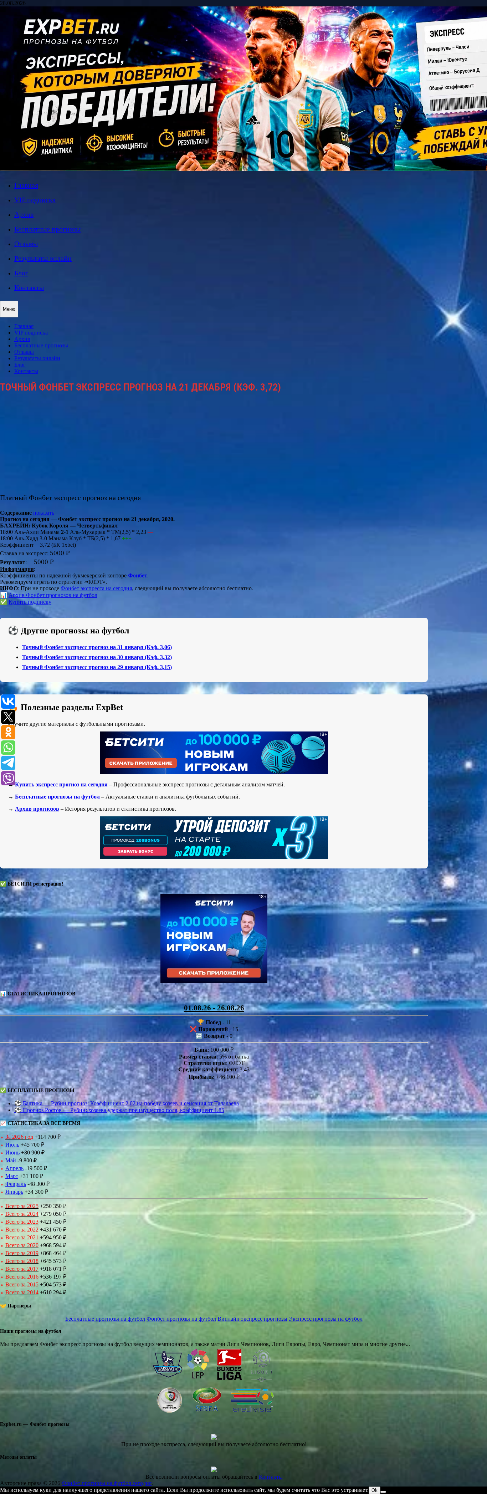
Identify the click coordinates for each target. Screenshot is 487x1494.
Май (10, 1160)
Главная (26, 185)
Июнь (12, 1152)
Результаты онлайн (43, 258)
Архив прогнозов (37, 809)
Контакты (29, 287)
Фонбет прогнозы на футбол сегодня (107, 1483)
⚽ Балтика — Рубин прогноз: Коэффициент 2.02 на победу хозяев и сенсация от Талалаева (126, 1103)
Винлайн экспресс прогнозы (252, 1319)
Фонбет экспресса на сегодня (96, 588)
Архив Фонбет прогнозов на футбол (53, 595)
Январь (14, 1192)
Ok (374, 1490)
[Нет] (383, 1492)
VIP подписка (35, 200)
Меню (9, 309)
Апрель (14, 1168)
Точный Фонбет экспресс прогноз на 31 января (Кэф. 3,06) (97, 647)
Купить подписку (30, 602)
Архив (24, 214)
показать (43, 513)
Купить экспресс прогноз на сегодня (61, 784)
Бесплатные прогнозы (47, 229)
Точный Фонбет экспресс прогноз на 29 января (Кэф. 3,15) (97, 667)
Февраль (15, 1184)
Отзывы (26, 244)
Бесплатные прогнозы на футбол (57, 797)
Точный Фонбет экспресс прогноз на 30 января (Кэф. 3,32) (97, 657)
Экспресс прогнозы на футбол (326, 1319)
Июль (12, 1145)
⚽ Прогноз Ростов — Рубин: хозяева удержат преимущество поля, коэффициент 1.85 (119, 1110)
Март (11, 1176)
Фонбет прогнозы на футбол (181, 1319)
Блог (21, 273)
